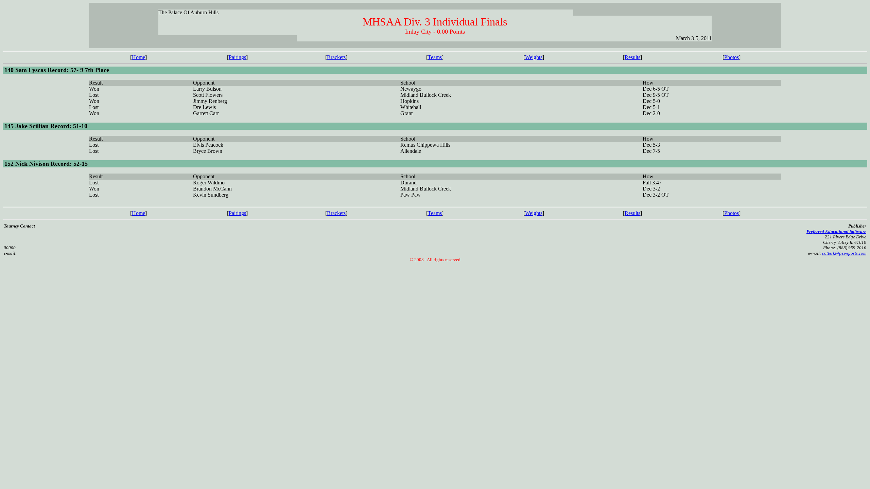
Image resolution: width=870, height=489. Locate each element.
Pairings (237, 57)
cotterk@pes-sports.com (844, 253)
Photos (731, 57)
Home (138, 57)
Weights (533, 57)
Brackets (336, 57)
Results (632, 57)
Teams (435, 57)
